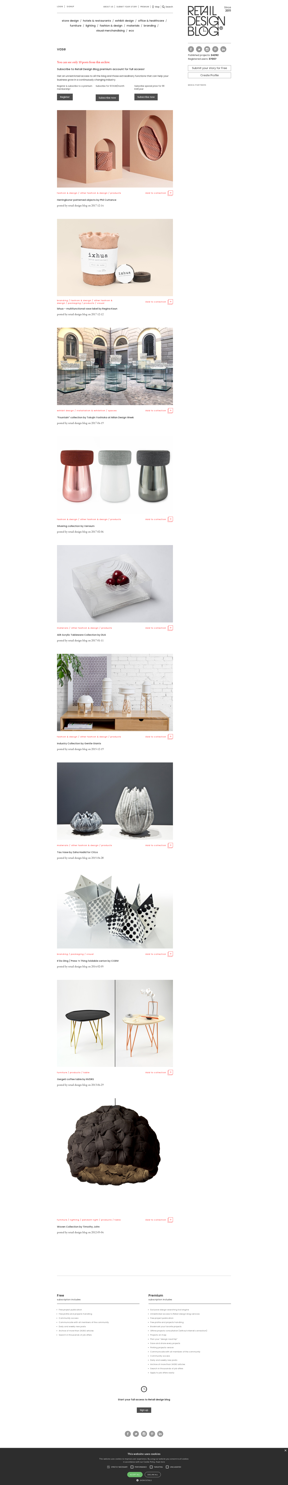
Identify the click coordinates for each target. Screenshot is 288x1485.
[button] (108, 1467)
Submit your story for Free (209, 68)
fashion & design (111, 25)
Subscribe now (107, 97)
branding (150, 25)
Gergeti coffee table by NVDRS (75, 1079)
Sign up (144, 1410)
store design (70, 21)
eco (131, 30)
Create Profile (209, 75)
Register (65, 97)
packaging (74, 303)
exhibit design (124, 21)
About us (108, 6)
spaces (112, 410)
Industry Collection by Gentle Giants (79, 743)
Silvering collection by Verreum (75, 526)
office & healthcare (151, 21)
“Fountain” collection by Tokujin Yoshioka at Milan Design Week (95, 417)
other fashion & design (94, 193)
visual (101, 303)
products (115, 193)
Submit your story (127, 6)
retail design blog (77, 205)
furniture (75, 25)
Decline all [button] (152, 1474)
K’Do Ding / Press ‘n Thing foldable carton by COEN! (88, 961)
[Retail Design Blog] (209, 21)
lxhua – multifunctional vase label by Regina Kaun (87, 308)
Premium (144, 6)
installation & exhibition (91, 410)
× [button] (285, 1450)
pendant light (90, 1220)
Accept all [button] (135, 1474)
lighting (91, 25)
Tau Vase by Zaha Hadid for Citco (77, 852)
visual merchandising (110, 30)
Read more (160, 1462)
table (86, 1072)
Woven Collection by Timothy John (78, 1226)
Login (60, 6)
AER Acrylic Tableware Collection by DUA (81, 635)
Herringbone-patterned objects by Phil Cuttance (86, 200)
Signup (70, 6)
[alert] (144, 1466)
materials (133, 25)
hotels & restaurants (97, 21)
